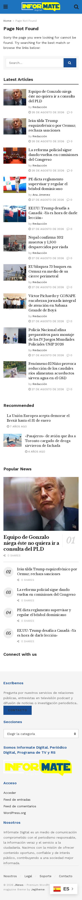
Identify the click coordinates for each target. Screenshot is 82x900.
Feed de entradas (17, 799)
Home (7, 20)
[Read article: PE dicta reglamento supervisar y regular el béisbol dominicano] (14, 185)
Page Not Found (26, 20)
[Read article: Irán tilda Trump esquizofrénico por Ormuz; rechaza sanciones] (14, 126)
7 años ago (18, 426)
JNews (18, 885)
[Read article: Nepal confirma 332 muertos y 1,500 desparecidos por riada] (14, 243)
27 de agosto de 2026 (47, 199)
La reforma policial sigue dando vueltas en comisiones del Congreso (53, 155)
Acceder (9, 793)
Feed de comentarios (19, 806)
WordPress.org (14, 813)
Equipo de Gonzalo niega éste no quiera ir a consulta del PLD (51, 96)
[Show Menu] (5, 7)
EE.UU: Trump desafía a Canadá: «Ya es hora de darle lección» (52, 213)
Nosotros (10, 876)
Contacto (17, 710)
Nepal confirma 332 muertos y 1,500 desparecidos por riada (48, 242)
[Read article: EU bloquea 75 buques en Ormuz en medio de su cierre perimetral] (14, 272)
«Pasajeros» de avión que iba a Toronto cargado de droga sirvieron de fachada (50, 441)
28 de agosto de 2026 (47, 112)
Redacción (40, 107)
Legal (28, 876)
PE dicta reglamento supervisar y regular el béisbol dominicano (47, 184)
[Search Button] (76, 7)
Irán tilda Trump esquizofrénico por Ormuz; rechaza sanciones (52, 125)
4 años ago (36, 451)
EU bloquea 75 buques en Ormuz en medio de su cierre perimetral (50, 271)
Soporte (45, 876)
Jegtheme (38, 889)
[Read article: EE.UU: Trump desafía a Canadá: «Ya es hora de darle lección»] (14, 214)
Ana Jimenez (41, 194)
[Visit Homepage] (41, 6)
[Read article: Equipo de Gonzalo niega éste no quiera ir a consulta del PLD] (14, 97)
